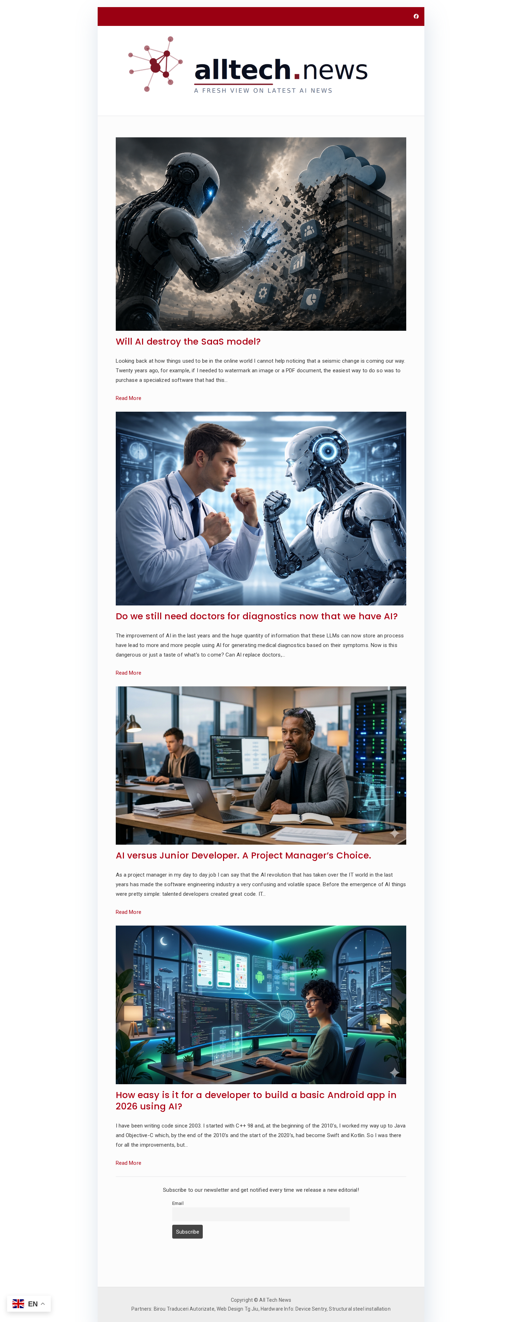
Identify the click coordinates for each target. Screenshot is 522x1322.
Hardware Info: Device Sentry (294, 1309)
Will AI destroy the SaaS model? (188, 342)
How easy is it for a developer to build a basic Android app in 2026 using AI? (256, 1101)
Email (178, 1203)
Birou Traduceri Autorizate (184, 1309)
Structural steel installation (359, 1309)
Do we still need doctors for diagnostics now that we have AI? (257, 616)
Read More (128, 398)
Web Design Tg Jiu (238, 1309)
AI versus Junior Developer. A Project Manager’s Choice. (243, 856)
